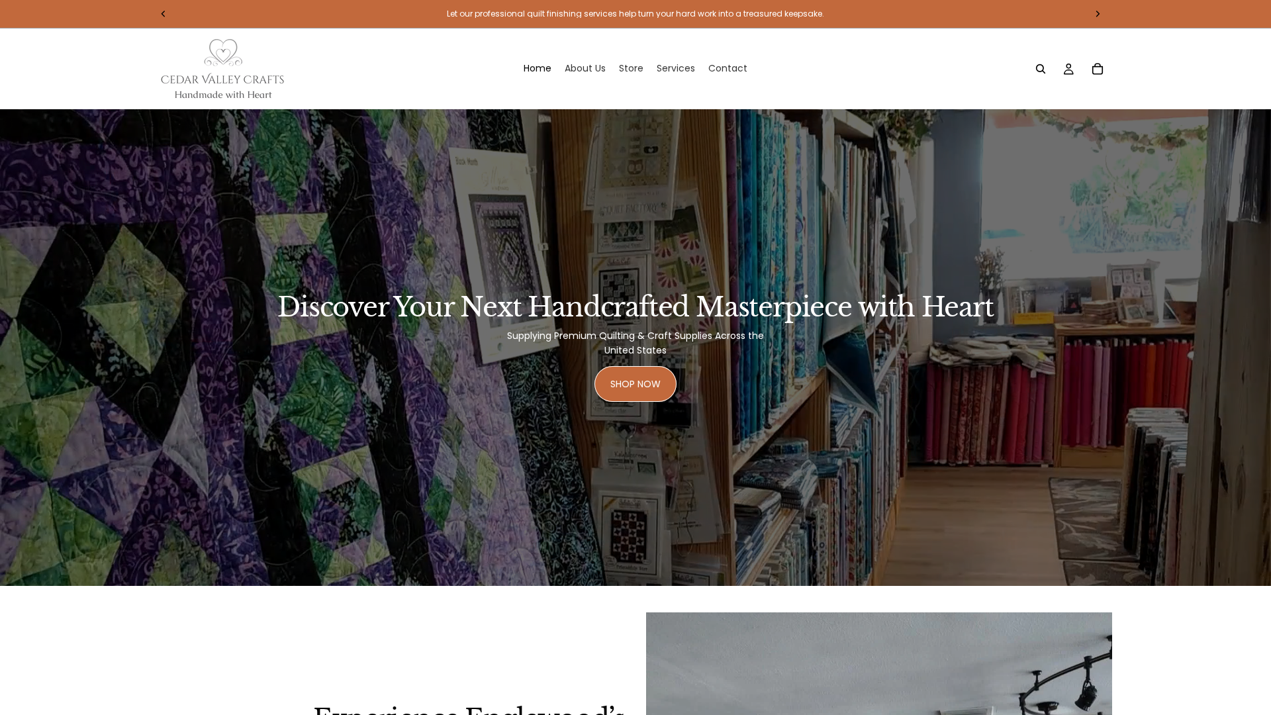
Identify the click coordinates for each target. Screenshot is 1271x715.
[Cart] (1097, 68)
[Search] (1040, 68)
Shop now (635, 384)
